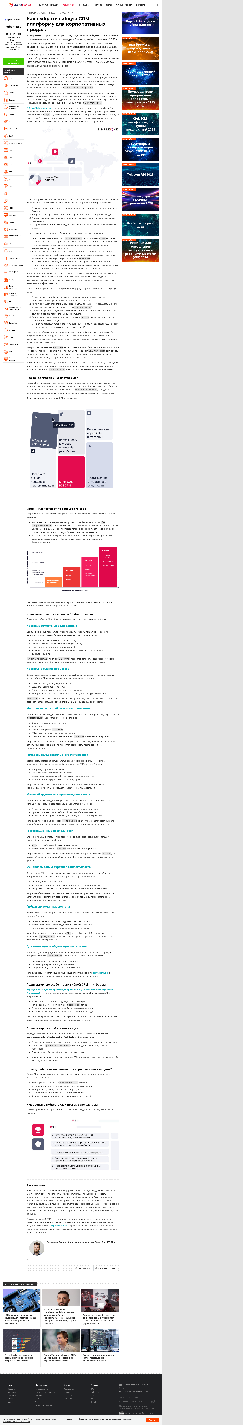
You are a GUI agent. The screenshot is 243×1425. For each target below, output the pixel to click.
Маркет (38, 1395)
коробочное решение (86, 389)
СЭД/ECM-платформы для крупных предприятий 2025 (140, 123)
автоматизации (57, 369)
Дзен (93, 1395)
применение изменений (57, 1045)
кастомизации (36, 717)
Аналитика (12, 1392)
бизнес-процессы (68, 1082)
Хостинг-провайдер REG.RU (141, 1413)
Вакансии (67, 1395)
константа (58, 347)
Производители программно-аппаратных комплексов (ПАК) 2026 (140, 98)
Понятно (153, 1420)
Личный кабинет (124, 5)
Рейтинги (12, 1395)
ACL (68, 933)
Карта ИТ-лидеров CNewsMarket (140, 23)
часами (85, 317)
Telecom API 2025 (140, 174)
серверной (74, 1004)
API (33, 845)
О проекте (140, 5)
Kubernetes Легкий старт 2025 (140, 73)
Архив (10, 1402)
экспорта (61, 848)
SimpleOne (64, 658)
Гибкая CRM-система (37, 658)
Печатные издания (43, 1405)
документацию (100, 972)
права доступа (47, 936)
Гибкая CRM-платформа (39, 108)
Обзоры (11, 1398)
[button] (158, 5)
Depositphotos (134, 1397)
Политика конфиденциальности (137, 1391)
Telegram (95, 1392)
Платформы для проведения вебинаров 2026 (140, 48)
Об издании (68, 1389)
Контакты (67, 1398)
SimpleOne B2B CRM (59, 1225)
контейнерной (69, 820)
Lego (47, 114)
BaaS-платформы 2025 (140, 225)
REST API (106, 853)
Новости (11, 1389)
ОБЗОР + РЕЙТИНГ (129, 38)
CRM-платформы (93, 102)
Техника (39, 1398)
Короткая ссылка (106, 1268)
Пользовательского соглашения (16, 1421)
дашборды (84, 258)
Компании (84, 5)
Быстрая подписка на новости (136, 1385)
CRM (103, 238)
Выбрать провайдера (49, 5)
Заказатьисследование (13, 61)
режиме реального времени (79, 87)
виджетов (79, 736)
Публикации (69, 5)
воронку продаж (74, 238)
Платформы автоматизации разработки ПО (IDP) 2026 (140, 149)
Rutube (94, 1402)
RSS (124, 1388)
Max (93, 1389)
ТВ (36, 1402)
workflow (57, 729)
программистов (82, 307)
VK (92, 1398)
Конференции (41, 1389)
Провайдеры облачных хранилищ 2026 (140, 199)
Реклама (67, 1392)
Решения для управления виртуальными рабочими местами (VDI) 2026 (140, 250)
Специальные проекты (45, 1392)
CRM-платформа (97, 350)
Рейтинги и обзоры (102, 5)
